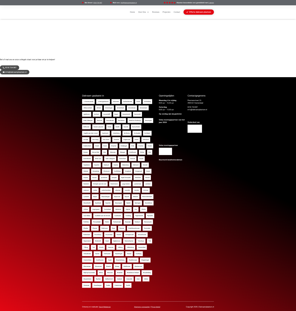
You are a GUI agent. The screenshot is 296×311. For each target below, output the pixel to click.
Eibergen (122, 152)
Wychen (98, 279)
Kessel (147, 177)
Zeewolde (129, 279)
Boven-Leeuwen (98, 127)
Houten (85, 177)
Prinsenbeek (97, 222)
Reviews (155, 12)
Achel (138, 101)
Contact (177, 12)
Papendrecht (139, 215)
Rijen (113, 228)
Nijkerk (128, 203)
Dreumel (113, 146)
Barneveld (137, 114)
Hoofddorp (117, 171)
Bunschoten (136, 127)
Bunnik (126, 127)
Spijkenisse (116, 241)
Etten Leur (98, 158)
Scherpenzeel (129, 234)
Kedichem (138, 177)
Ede (104, 152)
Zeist (138, 279)
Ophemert (118, 209)
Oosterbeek (107, 209)
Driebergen (124, 146)
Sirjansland (87, 241)
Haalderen (86, 165)
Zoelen (108, 285)
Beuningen (148, 120)
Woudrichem (87, 279)
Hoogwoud (138, 171)
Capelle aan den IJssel (90, 133)
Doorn (97, 146)
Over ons (142, 12)
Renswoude (148, 222)
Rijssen (121, 228)
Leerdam (148, 184)
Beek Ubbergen (88, 120)
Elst (149, 152)
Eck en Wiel (95, 152)
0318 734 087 (97, 3)
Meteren (135, 196)
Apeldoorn (86, 114)
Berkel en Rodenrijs (135, 120)
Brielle (117, 127)
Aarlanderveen (127, 101)
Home (132, 12)
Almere (99, 108)
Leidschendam (106, 190)
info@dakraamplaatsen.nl (129, 3)
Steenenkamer (129, 241)
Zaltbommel (109, 279)
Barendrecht (126, 114)
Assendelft (106, 114)
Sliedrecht (98, 241)
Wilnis (101, 272)
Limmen (145, 190)
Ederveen (113, 152)
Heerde (116, 165)
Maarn (95, 196)
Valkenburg (130, 247)
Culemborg (116, 133)
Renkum (137, 222)
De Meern (147, 133)
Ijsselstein (104, 177)
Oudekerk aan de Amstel (102, 215)
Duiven (85, 152)
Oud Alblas (86, 215)
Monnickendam (147, 196)
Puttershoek (117, 222)
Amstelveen (132, 108)
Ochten (85, 209)
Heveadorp (95, 171)
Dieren (137, 139)
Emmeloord (87, 158)
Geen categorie (110, 158)
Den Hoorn (106, 139)
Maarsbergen (106, 196)
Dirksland (146, 139)
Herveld (145, 165)
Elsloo (142, 152)
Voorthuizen (100, 260)
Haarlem (96, 165)
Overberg (128, 215)
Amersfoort (120, 108)
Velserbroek (87, 254)
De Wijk (85, 139)
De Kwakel (137, 133)
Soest (107, 241)
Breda (109, 127)
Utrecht (101, 247)
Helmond (136, 165)
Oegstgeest (96, 209)
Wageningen (145, 260)
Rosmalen (147, 228)
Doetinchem (87, 146)
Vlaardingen (118, 254)
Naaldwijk (98, 203)
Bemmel (99, 120)
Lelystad (117, 190)
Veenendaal (141, 247)
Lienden (136, 190)
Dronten (140, 146)
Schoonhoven (142, 234)
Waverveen (98, 266)
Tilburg (85, 247)
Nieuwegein (118, 203)
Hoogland (128, 171)
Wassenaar (87, 266)
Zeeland (119, 279)
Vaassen (110, 247)
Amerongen (109, 108)
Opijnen (128, 209)
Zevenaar (86, 285)
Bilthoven (86, 127)
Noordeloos (148, 203)
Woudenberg (147, 272)
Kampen (114, 177)
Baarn (116, 114)
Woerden (120, 272)
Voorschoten (87, 260)
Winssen (110, 272)
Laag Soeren (126, 184)
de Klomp (127, 133)
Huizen (94, 177)
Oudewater (117, 215)
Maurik (127, 196)
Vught (110, 260)
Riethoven (105, 228)
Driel (132, 146)
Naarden (108, 203)
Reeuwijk (128, 222)
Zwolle (128, 285)
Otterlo (143, 209)
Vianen (97, 254)
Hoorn (148, 171)
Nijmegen (138, 203)
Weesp (117, 266)
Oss (135, 209)
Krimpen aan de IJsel (99, 184)
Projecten (166, 12)
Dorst (105, 146)
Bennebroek (110, 120)
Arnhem (96, 114)
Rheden (85, 228)
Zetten (146, 279)
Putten (107, 222)
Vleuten (129, 254)
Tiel (149, 241)
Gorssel (132, 158)
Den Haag (95, 139)
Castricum (105, 133)
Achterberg (147, 101)
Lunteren (86, 196)
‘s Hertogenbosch (103, 101)
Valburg (120, 247)
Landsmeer (137, 184)
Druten (150, 146)
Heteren (85, 171)
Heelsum (106, 165)
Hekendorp (125, 165)
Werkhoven (126, 266)
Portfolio (86, 222)
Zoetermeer (118, 285)
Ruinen (119, 234)
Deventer (116, 139)
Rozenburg (97, 234)
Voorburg (138, 254)
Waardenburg (120, 260)
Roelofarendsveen (134, 228)
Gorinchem (122, 158)
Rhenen (94, 228)
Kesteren (86, 184)
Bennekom (121, 120)
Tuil (93, 247)
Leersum (86, 190)
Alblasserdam (87, 108)
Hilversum (106, 171)
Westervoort (138, 266)
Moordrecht (87, 203)
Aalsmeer (116, 101)
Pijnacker (150, 215)
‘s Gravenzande (88, 101)
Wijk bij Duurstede (89, 272)
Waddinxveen (133, 260)
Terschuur (141, 241)
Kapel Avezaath (126, 177)
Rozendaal (109, 234)
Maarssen (117, 196)
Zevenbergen (98, 285)
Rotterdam (86, 234)
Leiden (95, 190)
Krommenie (114, 184)
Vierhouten (107, 254)
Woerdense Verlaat (133, 272)
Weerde (108, 266)
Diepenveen (126, 139)
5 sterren (211, 3)
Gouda (141, 158)
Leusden (127, 190)
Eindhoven (132, 152)
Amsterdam (143, 108)
